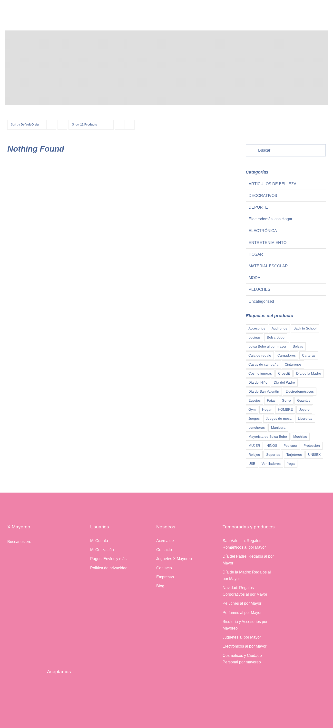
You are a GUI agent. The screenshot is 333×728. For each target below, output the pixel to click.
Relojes (254, 454)
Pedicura (290, 445)
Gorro (286, 400)
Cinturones (293, 364)
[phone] (30, 554)
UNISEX (314, 454)
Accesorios (256, 328)
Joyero (304, 409)
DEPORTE (258, 207)
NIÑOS (271, 445)
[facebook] (8, 554)
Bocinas (254, 337)
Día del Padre (284, 382)
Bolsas (298, 346)
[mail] (23, 554)
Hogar (267, 409)
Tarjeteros (294, 454)
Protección (312, 445)
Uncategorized (261, 301)
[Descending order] (62, 125)
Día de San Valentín (263, 391)
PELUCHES (259, 289)
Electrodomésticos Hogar (270, 219)
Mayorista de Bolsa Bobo (267, 436)
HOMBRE (285, 409)
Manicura (278, 427)
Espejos (254, 400)
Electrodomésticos (299, 391)
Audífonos (279, 328)
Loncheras (256, 427)
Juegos (254, 418)
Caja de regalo (259, 355)
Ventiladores (271, 464)
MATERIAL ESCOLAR (268, 266)
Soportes (273, 454)
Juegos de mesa (279, 418)
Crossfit (284, 373)
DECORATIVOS (263, 196)
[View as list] (129, 124)
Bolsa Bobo (275, 337)
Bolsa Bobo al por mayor (267, 346)
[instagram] (16, 554)
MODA (254, 278)
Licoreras (305, 418)
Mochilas (300, 436)
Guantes (303, 400)
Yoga (291, 464)
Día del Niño (257, 382)
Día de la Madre (308, 373)
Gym (252, 409)
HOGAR (256, 254)
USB (251, 464)
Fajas (271, 400)
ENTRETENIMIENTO (267, 243)
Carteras (308, 355)
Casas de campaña (263, 364)
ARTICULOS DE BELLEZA (272, 184)
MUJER (254, 445)
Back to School (305, 328)
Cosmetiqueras (260, 373)
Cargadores (286, 355)
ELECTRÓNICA (263, 231)
